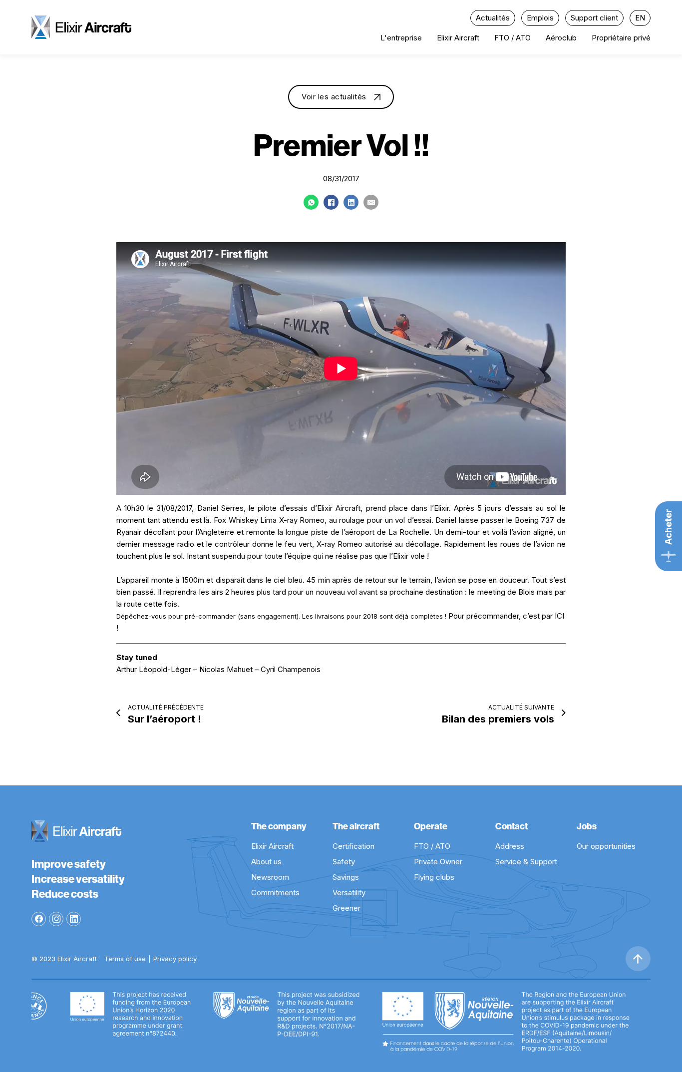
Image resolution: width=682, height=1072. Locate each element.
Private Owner (438, 861)
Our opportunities (606, 846)
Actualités (493, 17)
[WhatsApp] (311, 202)
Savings (346, 877)
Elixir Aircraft (458, 37)
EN (640, 17)
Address (509, 846)
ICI (559, 616)
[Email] (370, 202)
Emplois (540, 17)
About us (266, 861)
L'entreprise (401, 37)
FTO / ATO (512, 37)
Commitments (275, 892)
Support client (594, 17)
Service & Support (526, 861)
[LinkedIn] (350, 202)
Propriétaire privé (621, 37)
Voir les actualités (334, 96)
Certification (353, 846)
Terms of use (125, 959)
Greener (346, 908)
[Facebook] (331, 202)
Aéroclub (561, 37)
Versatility (349, 892)
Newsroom (270, 877)
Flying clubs (434, 877)
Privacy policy (175, 959)
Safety (344, 861)
